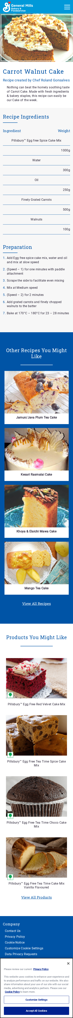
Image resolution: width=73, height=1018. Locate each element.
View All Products (36, 897)
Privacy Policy (15, 937)
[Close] (68, 963)
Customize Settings (36, 999)
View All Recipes (36, 603)
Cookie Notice (15, 942)
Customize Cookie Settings (24, 948)
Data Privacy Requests (21, 954)
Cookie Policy (12, 991)
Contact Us (12, 931)
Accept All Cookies (36, 1010)
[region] (36, 988)
